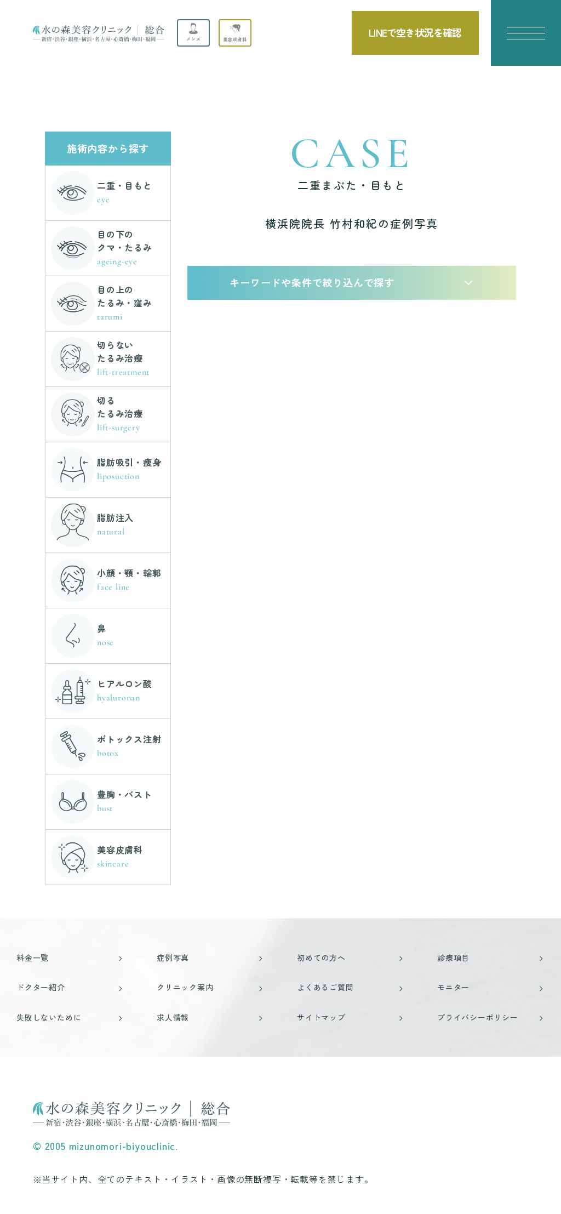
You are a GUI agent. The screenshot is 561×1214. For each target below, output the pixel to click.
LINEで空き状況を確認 (415, 32)
